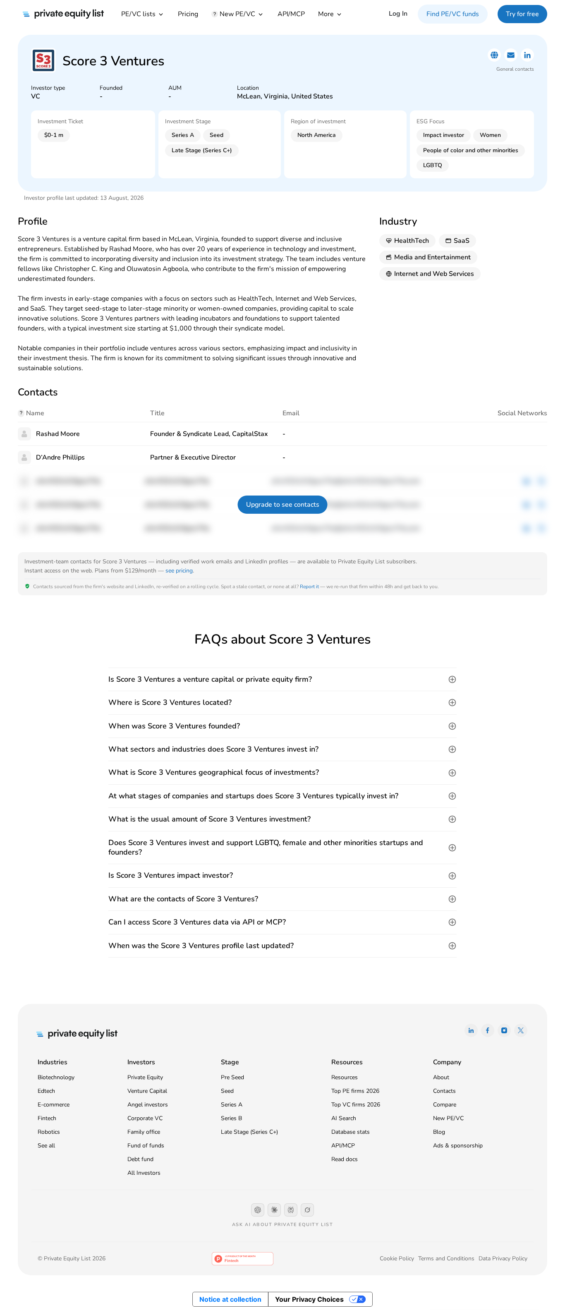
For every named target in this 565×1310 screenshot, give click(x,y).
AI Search (343, 1118)
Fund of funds (145, 1146)
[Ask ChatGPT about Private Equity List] (257, 1210)
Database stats (350, 1132)
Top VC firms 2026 (355, 1105)
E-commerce (53, 1105)
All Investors (143, 1173)
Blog (439, 1132)
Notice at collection (230, 1299)
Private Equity (145, 1077)
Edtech (46, 1091)
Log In (398, 14)
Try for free (522, 14)
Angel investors (147, 1105)
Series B (231, 1118)
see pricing (179, 571)
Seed (227, 1091)
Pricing (188, 14)
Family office (143, 1132)
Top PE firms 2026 (355, 1091)
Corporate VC (145, 1118)
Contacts (444, 1091)
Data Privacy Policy (503, 1258)
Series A (231, 1105)
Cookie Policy (397, 1258)
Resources (344, 1077)
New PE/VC (448, 1118)
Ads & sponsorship (458, 1146)
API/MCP (291, 14)
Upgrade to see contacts (282, 504)
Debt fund (140, 1159)
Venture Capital (147, 1091)
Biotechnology (56, 1077)
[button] (282, 679)
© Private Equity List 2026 (71, 1258)
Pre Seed (232, 1077)
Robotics (49, 1132)
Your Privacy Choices (309, 1299)
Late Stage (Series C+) (249, 1132)
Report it (309, 586)
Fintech (47, 1118)
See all (46, 1146)
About (441, 1077)
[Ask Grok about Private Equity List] (307, 1210)
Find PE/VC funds (452, 14)
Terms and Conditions (446, 1258)
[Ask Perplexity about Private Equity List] (290, 1210)
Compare (444, 1105)
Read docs (344, 1159)
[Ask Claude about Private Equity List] (274, 1210)
